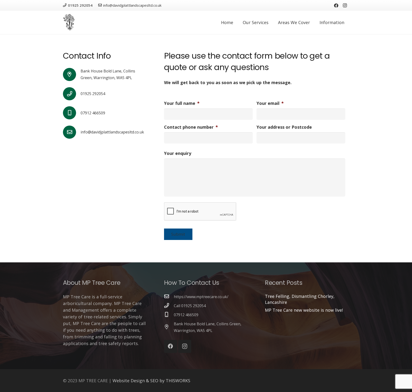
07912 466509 (186, 314)
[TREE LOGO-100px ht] (69, 22)
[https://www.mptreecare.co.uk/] (169, 296)
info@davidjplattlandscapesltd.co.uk (112, 132)
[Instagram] (344, 5)
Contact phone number (191, 127)
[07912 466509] (169, 314)
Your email (270, 103)
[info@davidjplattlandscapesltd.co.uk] (72, 132)
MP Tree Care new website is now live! (304, 310)
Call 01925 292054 (190, 305)
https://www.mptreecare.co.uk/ (201, 296)
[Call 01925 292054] (169, 305)
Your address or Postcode (284, 127)
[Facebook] (336, 5)
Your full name (182, 103)
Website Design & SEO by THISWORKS (151, 380)
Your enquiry (177, 153)
